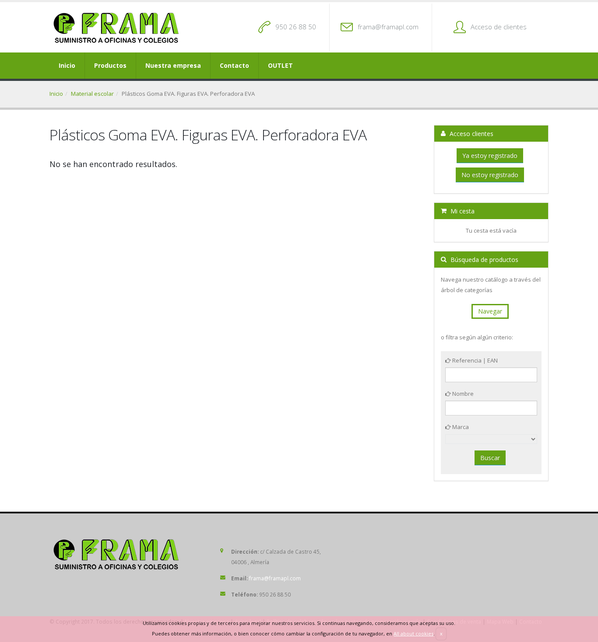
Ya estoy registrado (489, 155)
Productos (110, 65)
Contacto (234, 65)
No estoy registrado (489, 175)
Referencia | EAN (474, 360)
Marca (460, 427)
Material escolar (92, 94)
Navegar (490, 311)
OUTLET (280, 65)
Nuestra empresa (173, 65)
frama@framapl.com (388, 26)
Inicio (67, 65)
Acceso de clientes (499, 26)
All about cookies (413, 633)
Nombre (462, 394)
